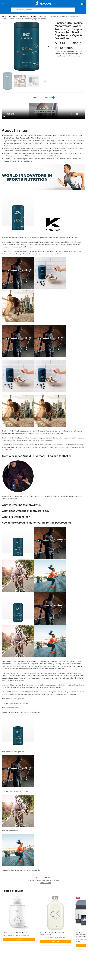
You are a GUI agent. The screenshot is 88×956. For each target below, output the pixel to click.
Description (37, 97)
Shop (9, 16)
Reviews (49, 97)
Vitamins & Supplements (27, 16)
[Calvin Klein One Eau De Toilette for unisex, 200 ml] (55, 913)
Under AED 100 (45, 883)
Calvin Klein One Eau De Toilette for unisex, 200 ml (52, 934)
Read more (19, 939)
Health (15, 16)
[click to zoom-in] (27, 46)
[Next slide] (48, 46)
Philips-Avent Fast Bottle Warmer (15, 933)
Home (4, 16)
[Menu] (5, 3)
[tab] (37, 97)
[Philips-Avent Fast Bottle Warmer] (19, 913)
